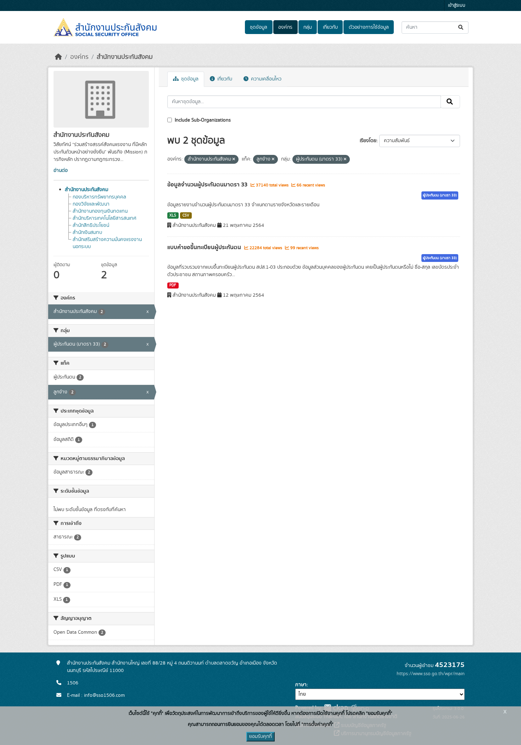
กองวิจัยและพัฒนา (91, 204)
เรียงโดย (368, 140)
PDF (172, 285)
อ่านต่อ (61, 170)
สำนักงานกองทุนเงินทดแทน (100, 211)
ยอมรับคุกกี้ (260, 736)
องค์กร (285, 27)
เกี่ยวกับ (330, 27)
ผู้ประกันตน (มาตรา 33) (440, 195)
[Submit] (461, 27)
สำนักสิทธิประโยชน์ (91, 225)
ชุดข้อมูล (258, 27)
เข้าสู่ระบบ (456, 5)
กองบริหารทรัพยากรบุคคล (99, 197)
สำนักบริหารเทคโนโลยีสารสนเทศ (104, 218)
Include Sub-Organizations (202, 120)
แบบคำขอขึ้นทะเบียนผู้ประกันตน (204, 247)
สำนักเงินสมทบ (87, 232)
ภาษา (301, 684)
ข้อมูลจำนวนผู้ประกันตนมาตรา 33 (208, 184)
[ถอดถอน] (234, 159)
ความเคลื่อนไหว (265, 79)
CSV (186, 215)
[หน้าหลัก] (58, 57)
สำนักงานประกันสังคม (125, 57)
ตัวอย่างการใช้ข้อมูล (369, 27)
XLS (172, 215)
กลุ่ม (307, 27)
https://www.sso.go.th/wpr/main (431, 673)
